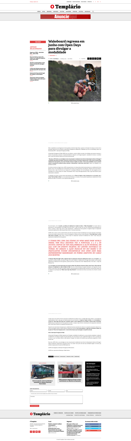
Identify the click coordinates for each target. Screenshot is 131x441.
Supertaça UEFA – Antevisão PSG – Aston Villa (37, 53)
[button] (93, 11)
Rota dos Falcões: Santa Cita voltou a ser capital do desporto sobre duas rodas (37, 58)
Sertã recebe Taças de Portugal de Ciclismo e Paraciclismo (37, 73)
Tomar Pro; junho (70, 356)
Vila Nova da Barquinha (71, 435)
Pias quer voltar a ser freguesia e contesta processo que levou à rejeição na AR (75, 425)
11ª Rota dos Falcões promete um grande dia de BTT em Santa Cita (38, 69)
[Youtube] (98, 2)
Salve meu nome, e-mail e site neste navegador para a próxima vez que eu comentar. (44, 393)
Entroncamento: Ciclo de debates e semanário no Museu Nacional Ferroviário (42, 382)
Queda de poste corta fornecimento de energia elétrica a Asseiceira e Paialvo (56, 430)
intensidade (56, 356)
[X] (91, 59)
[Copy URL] (100, 59)
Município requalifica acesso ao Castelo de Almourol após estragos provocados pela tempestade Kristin (74, 432)
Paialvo (49, 426)
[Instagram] (100, 2)
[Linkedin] (93, 59)
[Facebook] (93, 2)
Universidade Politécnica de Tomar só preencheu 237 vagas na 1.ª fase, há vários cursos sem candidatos (93, 374)
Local (49, 432)
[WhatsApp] (95, 59)
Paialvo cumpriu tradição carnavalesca (55, 424)
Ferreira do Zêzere (70, 428)
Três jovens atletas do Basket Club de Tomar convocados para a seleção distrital (37, 79)
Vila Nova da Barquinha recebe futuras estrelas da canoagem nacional (37, 64)
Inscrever (98, 430)
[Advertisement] (65, 28)
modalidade (62, 356)
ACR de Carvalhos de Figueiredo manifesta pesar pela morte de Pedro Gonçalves (92, 383)
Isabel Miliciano (56, 58)
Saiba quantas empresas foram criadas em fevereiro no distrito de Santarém (70, 380)
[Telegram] (98, 59)
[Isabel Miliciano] (49, 58)
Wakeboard (77, 356)
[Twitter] (96, 2)
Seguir (99, 426)
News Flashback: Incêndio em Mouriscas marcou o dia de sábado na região (93, 370)
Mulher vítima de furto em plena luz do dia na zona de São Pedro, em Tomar (93, 379)
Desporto (31, 66)
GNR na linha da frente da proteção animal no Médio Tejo (93, 367)
